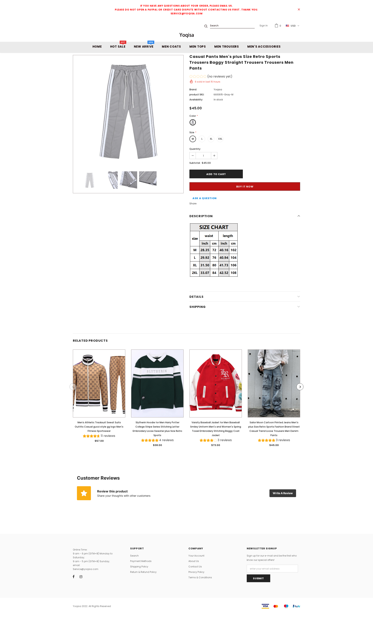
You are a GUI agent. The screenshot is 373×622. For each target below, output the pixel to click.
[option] (128, 110)
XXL (220, 138)
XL (211, 138)
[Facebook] (73, 576)
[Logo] (186, 35)
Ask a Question (205, 198)
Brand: (193, 89)
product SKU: (196, 94)
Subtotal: (194, 163)
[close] (299, 10)
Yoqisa (218, 89)
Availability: (196, 99)
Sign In (264, 25)
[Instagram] (80, 576)
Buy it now (245, 186)
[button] (210, 77)
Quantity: (195, 149)
